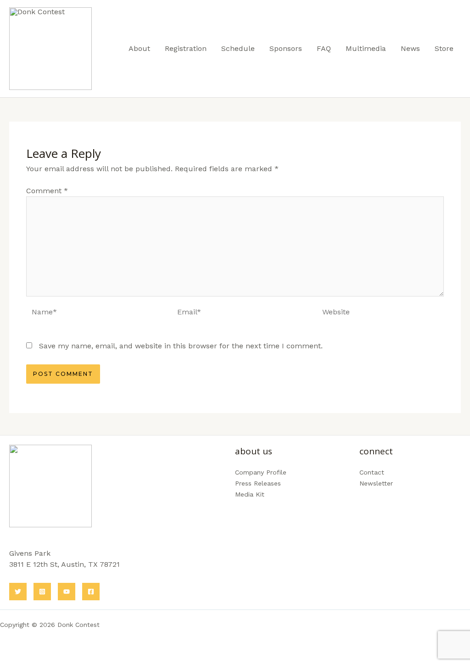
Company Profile (260, 472)
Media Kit (249, 494)
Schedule (238, 48)
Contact (371, 472)
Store (444, 48)
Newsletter (376, 483)
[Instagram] (42, 591)
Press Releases (258, 483)
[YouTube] (66, 591)
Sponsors (285, 48)
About (139, 48)
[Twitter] (18, 591)
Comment (47, 190)
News (410, 48)
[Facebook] (91, 591)
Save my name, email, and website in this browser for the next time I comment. (181, 345)
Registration (186, 48)
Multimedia (366, 48)
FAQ (324, 48)
